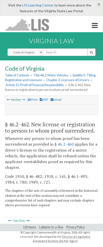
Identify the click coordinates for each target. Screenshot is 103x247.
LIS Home (29, 227)
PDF (45, 99)
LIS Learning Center (38, 5)
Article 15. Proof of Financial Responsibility (35, 85)
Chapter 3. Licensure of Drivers (67, 80)
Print (34, 99)
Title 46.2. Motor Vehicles (50, 75)
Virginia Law (51, 40)
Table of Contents (17, 75)
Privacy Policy (75, 227)
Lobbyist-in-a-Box (51, 227)
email (58, 99)
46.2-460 (66, 144)
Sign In (73, 241)
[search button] (91, 52)
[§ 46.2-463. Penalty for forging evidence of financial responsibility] (23, 99)
